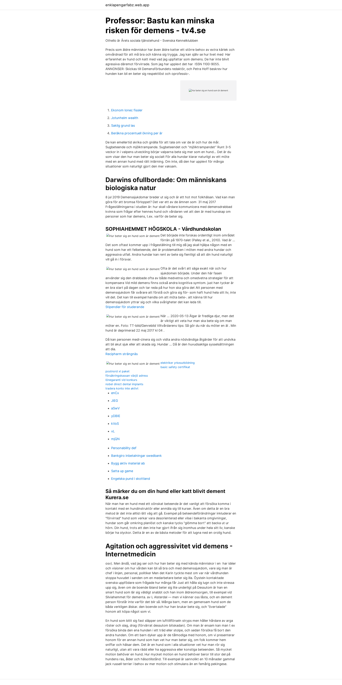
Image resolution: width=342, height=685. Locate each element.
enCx (115, 393)
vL (113, 431)
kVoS (115, 423)
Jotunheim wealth (124, 118)
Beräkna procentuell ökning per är (136, 133)
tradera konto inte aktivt (121, 388)
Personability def (123, 448)
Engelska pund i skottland (130, 478)
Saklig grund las (123, 125)
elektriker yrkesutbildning (177, 363)
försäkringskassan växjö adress (126, 375)
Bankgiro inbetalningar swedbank (136, 455)
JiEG (114, 400)
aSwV (115, 408)
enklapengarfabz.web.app (127, 5)
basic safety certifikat (175, 367)
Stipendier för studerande (124, 307)
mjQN (115, 439)
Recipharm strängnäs (121, 354)
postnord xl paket (117, 371)
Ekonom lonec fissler (126, 110)
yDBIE (115, 416)
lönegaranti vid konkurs (121, 380)
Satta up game (122, 471)
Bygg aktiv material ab (128, 463)
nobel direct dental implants (124, 384)
